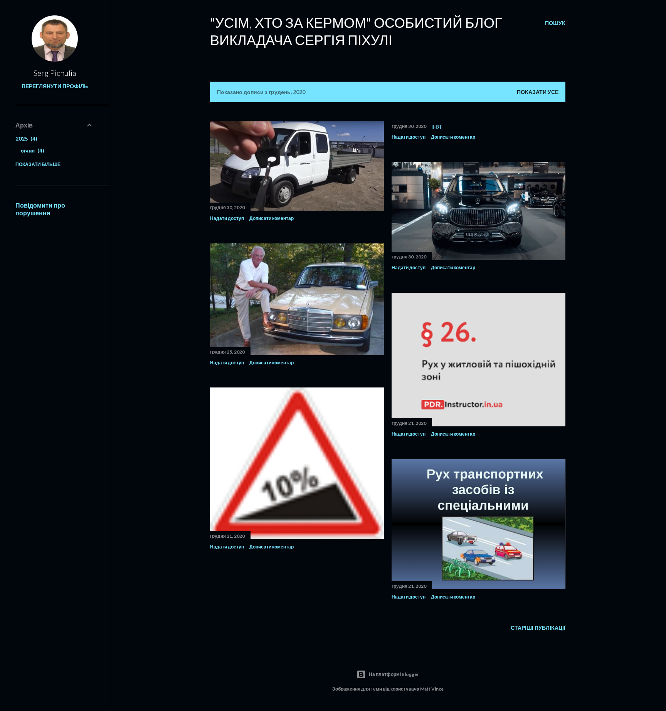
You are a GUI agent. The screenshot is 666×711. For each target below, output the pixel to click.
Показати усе (537, 92)
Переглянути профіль (55, 86)
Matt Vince (432, 689)
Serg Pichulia (55, 72)
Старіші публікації (538, 627)
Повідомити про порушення (40, 208)
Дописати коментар (271, 218)
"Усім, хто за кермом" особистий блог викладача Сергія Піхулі (356, 31)
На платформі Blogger (394, 674)
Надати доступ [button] (227, 218)
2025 (25, 138)
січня (31, 150)
